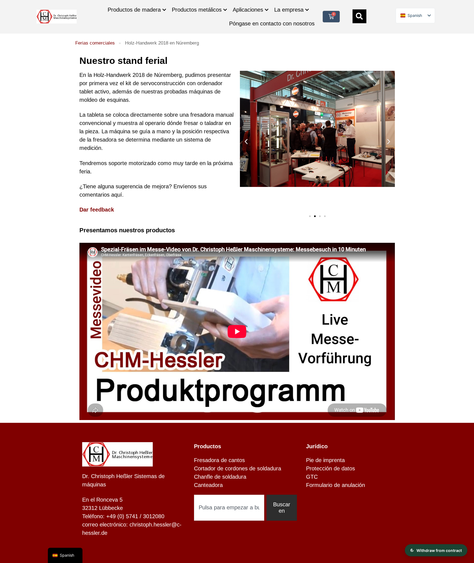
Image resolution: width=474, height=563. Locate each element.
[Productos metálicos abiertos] (225, 10)
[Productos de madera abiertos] (164, 10)
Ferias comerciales (95, 43)
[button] (246, 141)
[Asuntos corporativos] (307, 10)
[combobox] (229, 508)
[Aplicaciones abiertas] (267, 10)
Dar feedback (96, 210)
